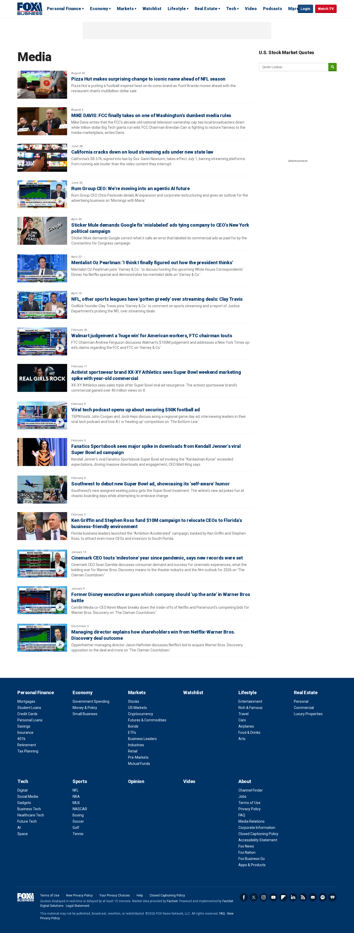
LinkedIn (293, 897)
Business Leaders (142, 739)
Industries (136, 745)
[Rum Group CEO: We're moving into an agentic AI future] (42, 194)
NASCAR (80, 809)
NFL (76, 790)
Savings (23, 726)
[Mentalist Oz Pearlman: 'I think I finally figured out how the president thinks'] (42, 268)
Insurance (25, 732)
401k (21, 739)
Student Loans (29, 708)
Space (22, 834)
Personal (301, 701)
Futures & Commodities (147, 720)
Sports (80, 781)
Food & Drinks (249, 732)
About (244, 781)
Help (140, 895)
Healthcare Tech (30, 815)
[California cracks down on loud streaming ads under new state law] (42, 158)
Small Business (85, 714)
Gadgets (24, 803)
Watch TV (326, 9)
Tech (231, 8)
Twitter (254, 897)
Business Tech (29, 809)
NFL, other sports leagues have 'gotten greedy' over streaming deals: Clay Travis (157, 299)
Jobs (242, 796)
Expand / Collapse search (292, 9)
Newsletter (313, 897)
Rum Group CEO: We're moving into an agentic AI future (130, 188)
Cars (242, 720)
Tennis (78, 834)
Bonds (133, 726)
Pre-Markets (138, 757)
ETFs (132, 732)
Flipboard (283, 897)
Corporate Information (256, 828)
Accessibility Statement (257, 840)
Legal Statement (77, 906)
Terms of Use (249, 803)
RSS (303, 897)
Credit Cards (27, 714)
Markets (125, 8)
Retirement (26, 745)
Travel (243, 714)
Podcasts (272, 8)
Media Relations (251, 821)
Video (251, 8)
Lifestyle (177, 8)
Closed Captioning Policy (258, 834)
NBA (76, 796)
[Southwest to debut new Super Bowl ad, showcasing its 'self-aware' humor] (42, 490)
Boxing (78, 815)
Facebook (244, 897)
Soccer (78, 821)
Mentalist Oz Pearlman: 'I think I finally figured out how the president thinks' (152, 262)
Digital (22, 790)
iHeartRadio (332, 897)
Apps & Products (252, 865)
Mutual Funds (139, 764)
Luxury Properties (308, 714)
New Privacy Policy (79, 895)
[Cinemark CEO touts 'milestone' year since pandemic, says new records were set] (42, 564)
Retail (132, 751)
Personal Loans (30, 720)
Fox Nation (247, 852)
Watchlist (152, 8)
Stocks (133, 701)
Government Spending (91, 701)
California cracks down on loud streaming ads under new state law (142, 152)
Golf (76, 828)
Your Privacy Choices (115, 895)
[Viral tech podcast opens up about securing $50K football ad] (42, 415)
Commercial (304, 708)
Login (305, 9)
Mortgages (26, 701)
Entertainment (250, 701)
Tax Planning (27, 751)
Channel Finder (250, 790)
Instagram (263, 897)
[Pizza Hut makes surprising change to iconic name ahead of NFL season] (42, 85)
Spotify (322, 897)
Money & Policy (85, 708)
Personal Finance (64, 8)
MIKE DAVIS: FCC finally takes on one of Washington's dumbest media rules (151, 115)
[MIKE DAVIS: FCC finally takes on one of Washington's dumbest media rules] (42, 121)
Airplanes (246, 726)
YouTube (273, 897)
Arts (241, 739)
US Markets (137, 708)
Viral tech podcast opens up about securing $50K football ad (135, 409)
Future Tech (27, 821)
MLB (76, 803)
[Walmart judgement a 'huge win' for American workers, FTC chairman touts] (42, 341)
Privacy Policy (249, 809)
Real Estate (206, 8)
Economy (99, 8)
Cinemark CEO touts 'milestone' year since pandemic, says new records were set (157, 558)
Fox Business (29, 8)
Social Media (27, 796)
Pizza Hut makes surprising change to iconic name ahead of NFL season (148, 79)
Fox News (246, 846)
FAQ (241, 815)
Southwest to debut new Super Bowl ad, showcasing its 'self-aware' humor (150, 483)
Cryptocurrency (140, 714)
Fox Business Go (251, 859)
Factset (172, 901)
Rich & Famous (250, 708)
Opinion (136, 781)
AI (19, 828)
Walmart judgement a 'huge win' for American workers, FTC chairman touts (151, 335)
